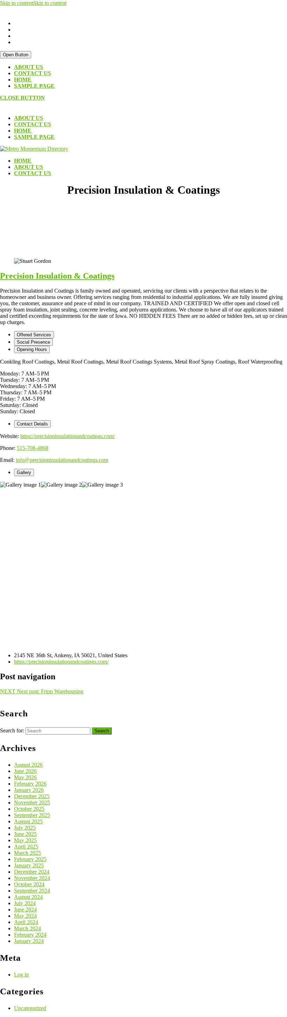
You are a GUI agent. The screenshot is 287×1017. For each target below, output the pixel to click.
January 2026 (29, 790)
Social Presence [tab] (33, 342)
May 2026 (25, 777)
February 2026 (30, 784)
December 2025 (31, 796)
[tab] (15, 54)
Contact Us (32, 73)
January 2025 (29, 865)
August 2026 (28, 765)
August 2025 (28, 821)
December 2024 (31, 872)
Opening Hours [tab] (32, 349)
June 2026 (25, 771)
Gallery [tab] (24, 472)
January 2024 (29, 941)
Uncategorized (30, 1008)
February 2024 (30, 935)
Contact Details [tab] (32, 424)
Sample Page (34, 86)
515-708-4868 (32, 448)
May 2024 (25, 916)
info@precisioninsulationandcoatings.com (62, 460)
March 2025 (27, 853)
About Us (28, 67)
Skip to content (33, 3)
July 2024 (25, 903)
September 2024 (32, 891)
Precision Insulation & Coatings (57, 275)
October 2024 (29, 884)
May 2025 (25, 840)
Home (22, 80)
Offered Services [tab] (34, 334)
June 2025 (25, 834)
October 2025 (29, 809)
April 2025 (26, 847)
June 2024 (25, 909)
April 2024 (26, 922)
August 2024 (28, 897)
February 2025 (30, 859)
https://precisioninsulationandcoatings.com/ (67, 436)
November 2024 (32, 878)
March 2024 (27, 928)
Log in (21, 974)
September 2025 (32, 815)
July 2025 (25, 828)
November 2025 (32, 802)
